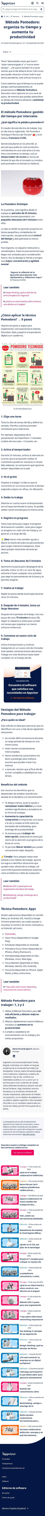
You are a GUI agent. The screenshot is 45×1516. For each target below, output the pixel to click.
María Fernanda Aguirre (13, 43)
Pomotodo (10, 934)
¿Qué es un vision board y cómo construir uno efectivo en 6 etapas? (22, 303)
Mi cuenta (5, 1493)
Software (5, 1481)
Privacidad (6, 1459)
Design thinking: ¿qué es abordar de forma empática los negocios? (20, 294)
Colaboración (8, 16)
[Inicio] (2, 16)
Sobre (4, 1477)
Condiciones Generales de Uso (13, 1468)
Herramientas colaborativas (17, 16)
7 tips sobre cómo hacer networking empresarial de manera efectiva (20, 988)
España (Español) (18, 1508)
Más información (29, 1134)
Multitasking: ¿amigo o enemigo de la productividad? (21, 896)
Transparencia (7, 1463)
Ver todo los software (22, 1152)
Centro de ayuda (8, 1497)
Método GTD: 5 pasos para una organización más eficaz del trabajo (19, 887)
